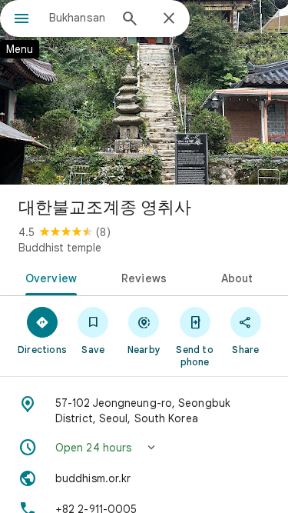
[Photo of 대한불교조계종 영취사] (144, 92)
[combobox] (78, 17)
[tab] (48, 276)
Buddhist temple (59, 248)
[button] (144, 447)
